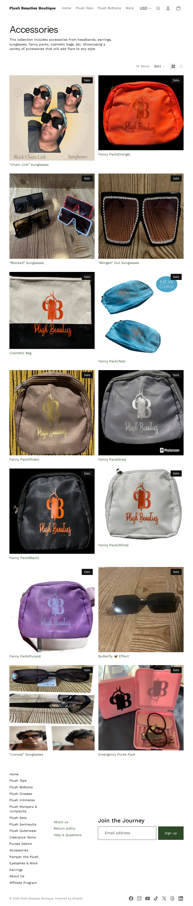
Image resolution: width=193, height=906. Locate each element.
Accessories (18, 850)
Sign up (171, 833)
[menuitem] (129, 8)
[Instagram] (139, 898)
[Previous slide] (16, 216)
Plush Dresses (20, 794)
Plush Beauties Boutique (36, 898)
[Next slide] (87, 216)
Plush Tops (18, 780)
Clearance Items (22, 837)
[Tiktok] (156, 898)
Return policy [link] (64, 828)
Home (14, 774)
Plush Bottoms (21, 787)
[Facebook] (131, 898)
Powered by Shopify (69, 898)
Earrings (16, 870)
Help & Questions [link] (67, 835)
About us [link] (61, 822)
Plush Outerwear (23, 831)
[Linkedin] (181, 898)
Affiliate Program (23, 883)
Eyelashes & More (23, 863)
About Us (16, 876)
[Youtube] (147, 898)
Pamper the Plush (24, 857)
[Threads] (172, 898)
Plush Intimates (22, 800)
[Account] (168, 8)
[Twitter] (164, 898)
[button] (159, 66)
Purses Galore (20, 843)
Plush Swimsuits (22, 824)
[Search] (158, 8)
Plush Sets (18, 818)
